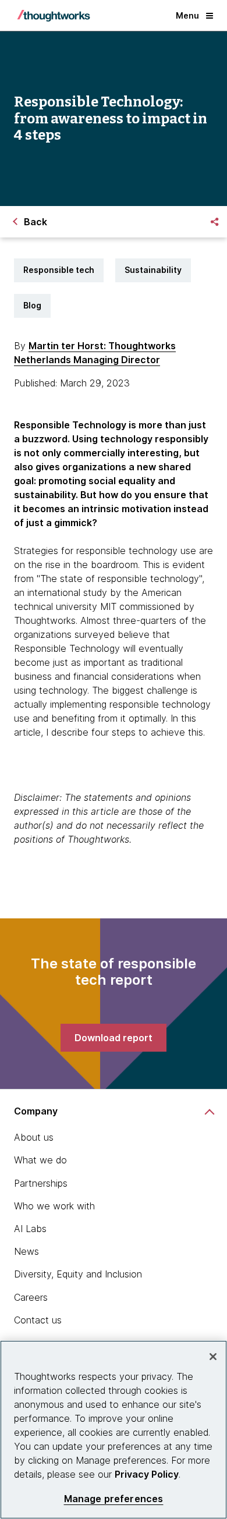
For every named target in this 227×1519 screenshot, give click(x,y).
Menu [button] (187, 15)
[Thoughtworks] (53, 16)
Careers (31, 1297)
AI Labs (30, 1228)
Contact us (38, 1320)
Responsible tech (58, 270)
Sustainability (153, 270)
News (26, 1251)
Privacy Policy (147, 1474)
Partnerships (41, 1183)
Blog (32, 305)
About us (34, 1137)
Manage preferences (114, 1498)
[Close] (213, 1356)
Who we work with (54, 1206)
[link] (113, 1038)
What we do (40, 1160)
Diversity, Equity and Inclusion (78, 1274)
